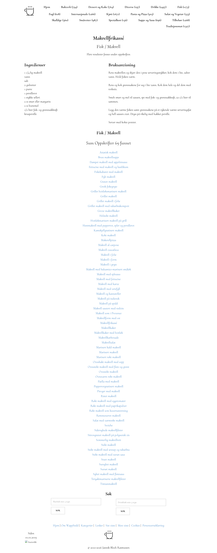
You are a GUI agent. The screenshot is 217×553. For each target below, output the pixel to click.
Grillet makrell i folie (108, 201)
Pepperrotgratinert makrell (108, 386)
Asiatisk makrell (109, 152)
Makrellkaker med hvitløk (108, 333)
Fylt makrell (108, 177)
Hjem (47, 7)
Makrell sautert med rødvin (108, 308)
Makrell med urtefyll (108, 289)
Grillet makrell (108, 196)
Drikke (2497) (158, 7)
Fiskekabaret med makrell (108, 172)
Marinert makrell (108, 352)
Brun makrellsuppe (108, 157)
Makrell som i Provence (108, 313)
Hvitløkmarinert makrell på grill (108, 220)
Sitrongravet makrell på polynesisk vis (108, 435)
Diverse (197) (132, 7)
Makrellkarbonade (108, 337)
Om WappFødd (69, 525)
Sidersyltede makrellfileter (108, 430)
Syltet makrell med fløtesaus (108, 474)
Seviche (109, 425)
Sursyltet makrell (108, 464)
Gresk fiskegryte (108, 186)
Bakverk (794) (69, 7)
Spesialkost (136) (118, 20)
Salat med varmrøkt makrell (108, 420)
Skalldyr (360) (60, 20)
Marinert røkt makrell (108, 357)
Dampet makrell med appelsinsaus (108, 162)
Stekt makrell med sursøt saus (108, 454)
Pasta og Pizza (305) (142, 14)
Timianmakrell (108, 484)
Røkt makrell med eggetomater (108, 401)
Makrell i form (108, 259)
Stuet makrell (108, 459)
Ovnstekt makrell (108, 372)
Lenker (99, 525)
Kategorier (87, 525)
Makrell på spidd (108, 303)
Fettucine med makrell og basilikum (108, 167)
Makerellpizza (108, 240)
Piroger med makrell (108, 391)
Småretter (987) (88, 20)
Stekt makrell (108, 445)
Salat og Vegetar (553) (177, 14)
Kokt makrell (108, 235)
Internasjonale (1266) (83, 14)
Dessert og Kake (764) (101, 7)
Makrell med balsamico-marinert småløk (108, 269)
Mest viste (123, 525)
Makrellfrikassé (108, 323)
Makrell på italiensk (108, 298)
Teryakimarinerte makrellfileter (108, 479)
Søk (58, 510)
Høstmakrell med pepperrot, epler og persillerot (108, 225)
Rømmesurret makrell (108, 415)
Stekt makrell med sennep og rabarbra (108, 450)
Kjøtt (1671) (113, 14)
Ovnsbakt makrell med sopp (108, 362)
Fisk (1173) (183, 7)
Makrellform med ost (108, 318)
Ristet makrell (108, 396)
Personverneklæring (153, 525)
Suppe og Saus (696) (149, 20)
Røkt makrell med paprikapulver (108, 406)
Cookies (135, 525)
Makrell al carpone (108, 245)
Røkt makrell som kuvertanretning (108, 411)
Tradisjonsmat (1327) (178, 26)
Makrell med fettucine (108, 279)
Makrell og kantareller (108, 294)
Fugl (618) (54, 14)
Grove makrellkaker (109, 211)
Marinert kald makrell (108, 347)
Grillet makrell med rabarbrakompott (108, 206)
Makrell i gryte (108, 264)
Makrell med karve (108, 284)
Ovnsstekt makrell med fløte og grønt (108, 367)
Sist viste (110, 525)
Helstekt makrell (108, 216)
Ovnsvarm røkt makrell (108, 376)
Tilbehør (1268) (181, 20)
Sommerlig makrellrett (108, 440)
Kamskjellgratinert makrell (108, 230)
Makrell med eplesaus (108, 274)
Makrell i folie (108, 255)
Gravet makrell (108, 181)
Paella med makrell (108, 381)
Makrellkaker (108, 328)
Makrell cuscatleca (108, 250)
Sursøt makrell (108, 469)
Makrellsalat (108, 342)
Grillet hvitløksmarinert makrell (108, 191)
